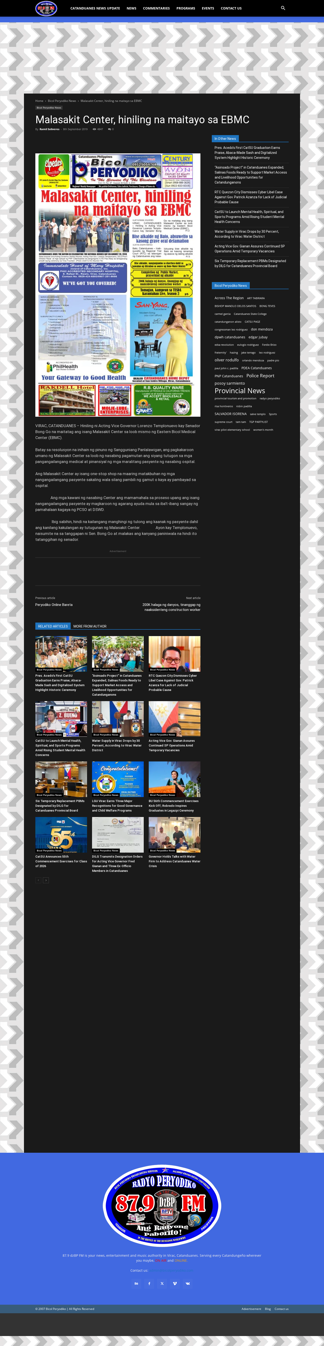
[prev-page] (38, 880)
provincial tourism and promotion (235, 398)
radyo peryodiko (270, 398)
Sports (273, 414)
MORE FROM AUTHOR (90, 626)
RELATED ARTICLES (53, 626)
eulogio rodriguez (248, 344)
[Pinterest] (62, 140)
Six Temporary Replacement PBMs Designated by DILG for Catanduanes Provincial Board (59, 805)
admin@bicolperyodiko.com (171, 1270)
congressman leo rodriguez (231, 329)
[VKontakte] (187, 1284)
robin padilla (244, 406)
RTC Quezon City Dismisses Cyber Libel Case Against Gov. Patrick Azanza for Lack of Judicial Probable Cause (251, 197)
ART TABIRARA (256, 298)
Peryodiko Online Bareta (54, 605)
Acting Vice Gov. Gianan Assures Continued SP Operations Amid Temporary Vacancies (172, 745)
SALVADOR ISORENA (231, 413)
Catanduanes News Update (95, 8)
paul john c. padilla (226, 368)
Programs (185, 8)
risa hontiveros (224, 406)
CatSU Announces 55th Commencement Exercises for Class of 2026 (61, 861)
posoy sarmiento (230, 383)
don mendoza (262, 329)
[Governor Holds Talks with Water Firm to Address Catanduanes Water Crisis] (174, 835)
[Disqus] (117, 1077)
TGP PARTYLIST (258, 422)
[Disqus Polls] (117, 954)
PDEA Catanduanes (256, 368)
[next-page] (46, 880)
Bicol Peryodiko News (62, 101)
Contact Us (231, 8)
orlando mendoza (253, 360)
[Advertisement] (162, 58)
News (131, 8)
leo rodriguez (267, 352)
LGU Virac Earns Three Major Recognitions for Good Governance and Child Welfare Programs (117, 805)
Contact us (282, 1309)
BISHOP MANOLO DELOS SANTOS (235, 306)
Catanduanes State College (250, 314)
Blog (268, 1309)
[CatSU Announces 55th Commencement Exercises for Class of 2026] (61, 835)
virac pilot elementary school (232, 429)
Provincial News (240, 390)
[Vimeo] (175, 1284)
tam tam (241, 422)
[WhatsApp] (73, 140)
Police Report (260, 375)
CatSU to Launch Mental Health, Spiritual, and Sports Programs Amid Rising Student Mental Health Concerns (249, 217)
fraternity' (221, 352)
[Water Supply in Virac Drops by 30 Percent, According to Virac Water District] (118, 719)
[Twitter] (51, 140)
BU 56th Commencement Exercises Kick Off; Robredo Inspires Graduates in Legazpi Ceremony (174, 805)
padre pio (273, 360)
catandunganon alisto (228, 321)
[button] (283, 8)
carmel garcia (223, 314)
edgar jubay (258, 337)
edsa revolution (224, 344)
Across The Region (229, 298)
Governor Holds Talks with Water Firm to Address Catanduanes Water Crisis (174, 861)
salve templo (258, 414)
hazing (234, 352)
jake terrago (248, 352)
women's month (263, 429)
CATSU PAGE (252, 321)
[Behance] (136, 1284)
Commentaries (156, 8)
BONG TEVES (267, 306)
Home (39, 101)
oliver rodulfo (227, 360)
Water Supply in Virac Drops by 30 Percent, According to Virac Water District (117, 745)
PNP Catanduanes (229, 376)
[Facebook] (40, 140)
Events (208, 8)
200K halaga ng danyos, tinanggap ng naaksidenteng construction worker (171, 607)
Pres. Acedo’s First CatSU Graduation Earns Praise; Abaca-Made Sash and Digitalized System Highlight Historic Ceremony (247, 153)
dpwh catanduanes (230, 337)
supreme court (223, 422)
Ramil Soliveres (49, 129)
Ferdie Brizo (269, 344)
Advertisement (251, 1309)
